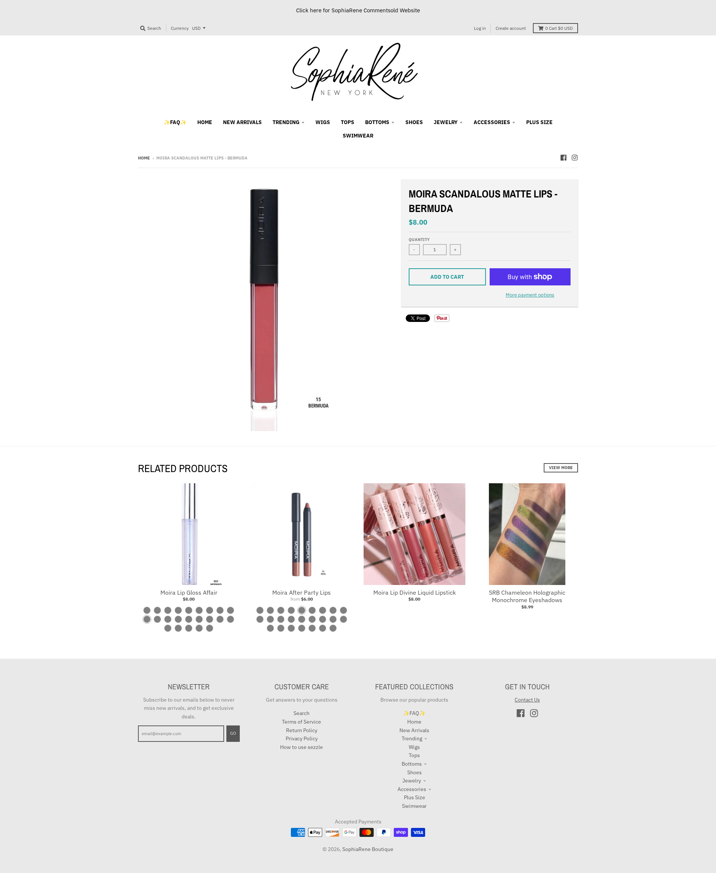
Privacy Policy (302, 738)
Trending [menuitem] (286, 122)
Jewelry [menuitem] (446, 122)
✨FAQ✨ (414, 713)
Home (144, 158)
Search (301, 713)
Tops (414, 755)
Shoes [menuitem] (414, 122)
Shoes (414, 772)
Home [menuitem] (204, 122)
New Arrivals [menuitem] (242, 122)
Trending (412, 738)
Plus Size (414, 797)
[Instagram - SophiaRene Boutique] (574, 157)
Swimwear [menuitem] (358, 135)
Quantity (419, 239)
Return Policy (301, 730)
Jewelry (411, 780)
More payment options (530, 295)
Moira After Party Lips (301, 592)
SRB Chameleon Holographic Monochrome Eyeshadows (527, 596)
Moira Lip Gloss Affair (188, 592)
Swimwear (414, 806)
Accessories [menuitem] (492, 122)
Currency (180, 28)
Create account (511, 28)
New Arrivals (414, 730)
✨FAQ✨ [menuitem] (175, 122)
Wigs (414, 747)
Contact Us (527, 699)
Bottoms (412, 763)
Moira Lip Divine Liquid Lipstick (414, 592)
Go (233, 733)
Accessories (412, 789)
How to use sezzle (301, 747)
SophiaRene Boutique (367, 849)
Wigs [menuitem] (322, 122)
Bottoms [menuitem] (377, 122)
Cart (559, 28)
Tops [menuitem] (347, 122)
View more (561, 467)
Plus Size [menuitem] (539, 122)
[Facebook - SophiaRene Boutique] (563, 157)
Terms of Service (301, 721)
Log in (480, 28)
